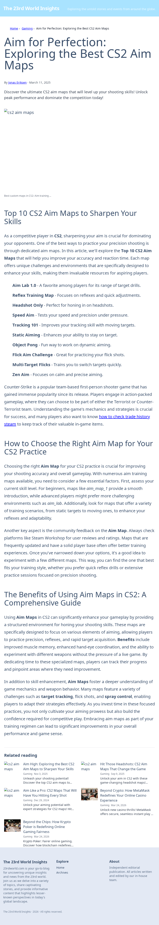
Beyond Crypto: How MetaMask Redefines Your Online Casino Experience (125, 795)
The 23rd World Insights (31, 8)
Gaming (27, 28)
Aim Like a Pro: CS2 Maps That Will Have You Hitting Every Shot (50, 793)
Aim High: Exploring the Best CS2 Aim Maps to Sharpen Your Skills (48, 766)
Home (14, 28)
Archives (62, 872)
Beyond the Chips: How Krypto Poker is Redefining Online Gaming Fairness (47, 827)
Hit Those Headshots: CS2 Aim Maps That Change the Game (123, 766)
